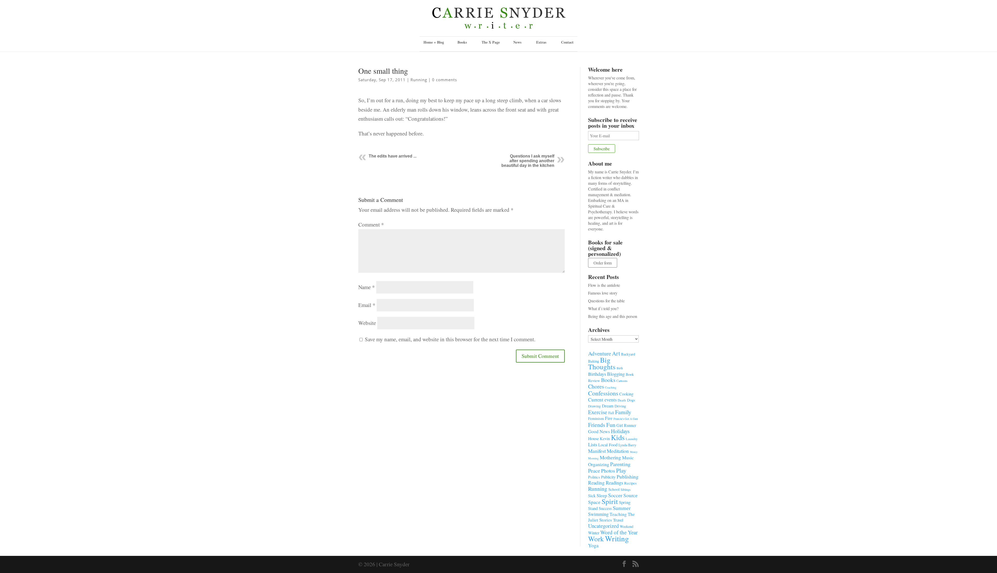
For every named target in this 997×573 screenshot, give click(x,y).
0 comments (444, 79)
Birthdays (597, 374)
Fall (611, 412)
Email (366, 305)
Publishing (627, 476)
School (613, 489)
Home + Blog (433, 42)
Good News (599, 431)
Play (621, 470)
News (517, 42)
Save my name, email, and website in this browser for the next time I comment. (450, 339)
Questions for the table (606, 300)
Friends (596, 424)
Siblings (626, 489)
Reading (596, 482)
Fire (608, 418)
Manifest (597, 450)
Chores (596, 386)
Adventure (599, 353)
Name (366, 287)
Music (628, 457)
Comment (371, 224)
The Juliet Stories (611, 517)
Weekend (626, 526)
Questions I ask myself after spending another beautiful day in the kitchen (527, 161)
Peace (594, 470)
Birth (620, 368)
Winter (593, 533)
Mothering (610, 457)
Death (622, 400)
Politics (594, 477)
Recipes (630, 483)
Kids (618, 437)
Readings (614, 482)
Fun (610, 424)
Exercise (597, 412)
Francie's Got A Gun (626, 419)
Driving (620, 406)
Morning (593, 458)
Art (616, 353)
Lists (592, 444)
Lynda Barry (627, 444)
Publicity (608, 477)
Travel (618, 520)
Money (633, 452)
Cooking (626, 394)
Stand (593, 508)
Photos (608, 470)
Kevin (605, 438)
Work (596, 538)
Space (594, 502)
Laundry (632, 438)
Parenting (620, 464)
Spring (624, 502)
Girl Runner (626, 425)
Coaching (610, 387)
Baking (593, 361)
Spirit (610, 501)
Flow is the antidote (604, 285)
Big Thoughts (602, 363)
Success (605, 508)
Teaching (618, 514)
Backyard (628, 354)
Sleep (602, 495)
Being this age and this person (612, 316)
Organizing (598, 464)
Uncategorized (603, 525)
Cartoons (622, 381)
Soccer (615, 495)
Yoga (593, 545)
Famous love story (602, 293)
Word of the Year (619, 532)
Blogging (616, 374)
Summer (622, 507)
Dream (608, 406)
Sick (592, 496)
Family (623, 412)
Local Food (607, 445)
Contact (567, 42)
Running (418, 79)
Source (630, 495)
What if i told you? (603, 308)
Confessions (603, 393)
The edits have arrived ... (392, 156)
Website (367, 322)
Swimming (598, 514)
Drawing (594, 406)
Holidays (620, 431)
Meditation (618, 450)
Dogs (631, 400)
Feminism (596, 418)
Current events (602, 399)
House (593, 438)
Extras (541, 42)
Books (608, 380)
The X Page (491, 42)
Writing (617, 538)
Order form (603, 262)
